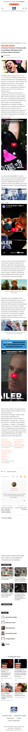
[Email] (24, 476)
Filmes (11, 45)
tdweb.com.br (18, 730)
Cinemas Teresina (9, 116)
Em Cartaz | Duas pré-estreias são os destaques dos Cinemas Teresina (19, 442)
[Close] (26, 3)
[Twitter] (17, 476)
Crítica (4, 665)
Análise (18, 663)
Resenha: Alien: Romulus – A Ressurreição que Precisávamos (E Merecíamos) (5, 673)
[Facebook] (13, 476)
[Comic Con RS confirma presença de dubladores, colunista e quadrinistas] (21, 572)
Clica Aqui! (14, 4)
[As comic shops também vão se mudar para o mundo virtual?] (7, 588)
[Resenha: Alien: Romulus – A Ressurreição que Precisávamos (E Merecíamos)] (7, 663)
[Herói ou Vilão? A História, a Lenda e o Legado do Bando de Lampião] (7, 687)
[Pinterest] (21, 476)
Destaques (4, 45)
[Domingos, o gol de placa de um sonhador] (7, 572)
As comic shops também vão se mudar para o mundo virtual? (7, 595)
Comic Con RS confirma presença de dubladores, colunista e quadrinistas (20, 579)
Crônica (18, 687)
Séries (17, 667)
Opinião (18, 690)
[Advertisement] (14, 26)
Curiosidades (6, 689)
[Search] (26, 8)
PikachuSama (7, 55)
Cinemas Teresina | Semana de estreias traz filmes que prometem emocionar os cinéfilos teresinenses (6, 454)
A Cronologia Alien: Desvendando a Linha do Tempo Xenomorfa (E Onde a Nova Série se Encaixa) (20, 673)
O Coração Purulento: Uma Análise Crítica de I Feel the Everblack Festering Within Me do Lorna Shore (20, 596)
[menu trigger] (3, 8)
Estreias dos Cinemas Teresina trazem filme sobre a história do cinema (7, 442)
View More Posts (14, 490)
